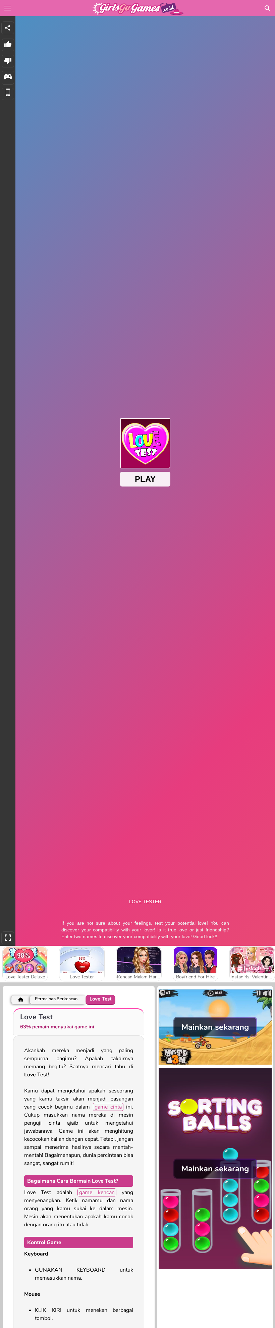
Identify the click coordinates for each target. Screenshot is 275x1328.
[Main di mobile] (8, 94)
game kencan (96, 1192)
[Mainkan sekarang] (215, 1064)
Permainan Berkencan (56, 999)
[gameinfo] (8, 78)
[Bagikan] (7, 27)
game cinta (108, 1107)
